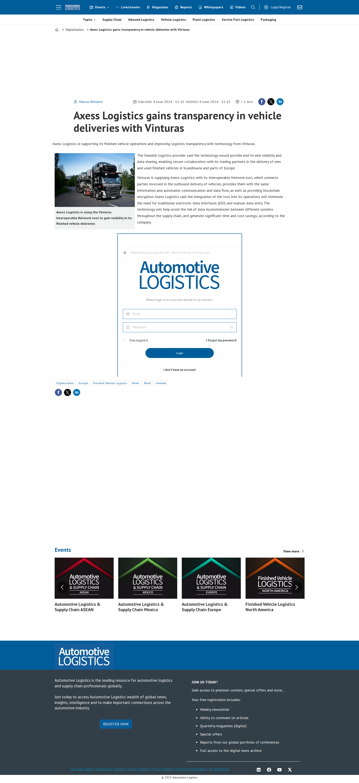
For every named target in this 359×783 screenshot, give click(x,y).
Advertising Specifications (191, 769)
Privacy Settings (163, 769)
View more (291, 551)
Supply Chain (112, 19)
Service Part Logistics (238, 19)
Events (100, 7)
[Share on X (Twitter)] (271, 101)
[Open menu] (59, 7)
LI (259, 769)
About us (119, 769)
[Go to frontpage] (73, 7)
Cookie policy (104, 769)
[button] (62, 587)
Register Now (116, 724)
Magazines (160, 7)
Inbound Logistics (141, 19)
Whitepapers (213, 7)
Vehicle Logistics (173, 19)
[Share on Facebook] (262, 101)
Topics (87, 19)
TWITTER (290, 769)
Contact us (144, 769)
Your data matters (82, 769)
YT (280, 769)
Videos (240, 7)
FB (270, 769)
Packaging (268, 19)
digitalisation (65, 383)
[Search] (253, 7)
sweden (161, 383)
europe (83, 383)
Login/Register (281, 7)
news (135, 383)
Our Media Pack (219, 769)
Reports (186, 7)
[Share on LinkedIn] (280, 101)
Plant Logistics (204, 19)
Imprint (131, 769)
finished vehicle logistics (110, 383)
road (147, 383)
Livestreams (130, 7)
